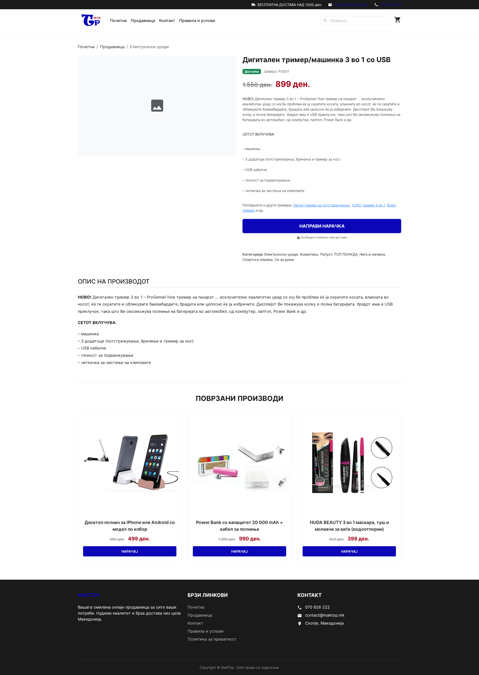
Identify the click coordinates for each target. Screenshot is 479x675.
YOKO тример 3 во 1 (368, 205)
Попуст (326, 254)
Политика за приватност (212, 639)
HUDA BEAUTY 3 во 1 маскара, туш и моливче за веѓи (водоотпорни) (349, 525)
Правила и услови (197, 20)
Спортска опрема (257, 259)
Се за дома (284, 259)
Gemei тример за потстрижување (321, 205)
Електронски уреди (281, 254)
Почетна (118, 20)
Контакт (167, 20)
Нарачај (129, 551)
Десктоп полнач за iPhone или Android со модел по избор (130, 525)
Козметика (309, 254)
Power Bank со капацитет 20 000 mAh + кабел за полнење (239, 525)
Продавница (143, 20)
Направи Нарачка (322, 226)
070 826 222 (390, 4)
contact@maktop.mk (351, 4)
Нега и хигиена (372, 254)
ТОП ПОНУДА (346, 254)
